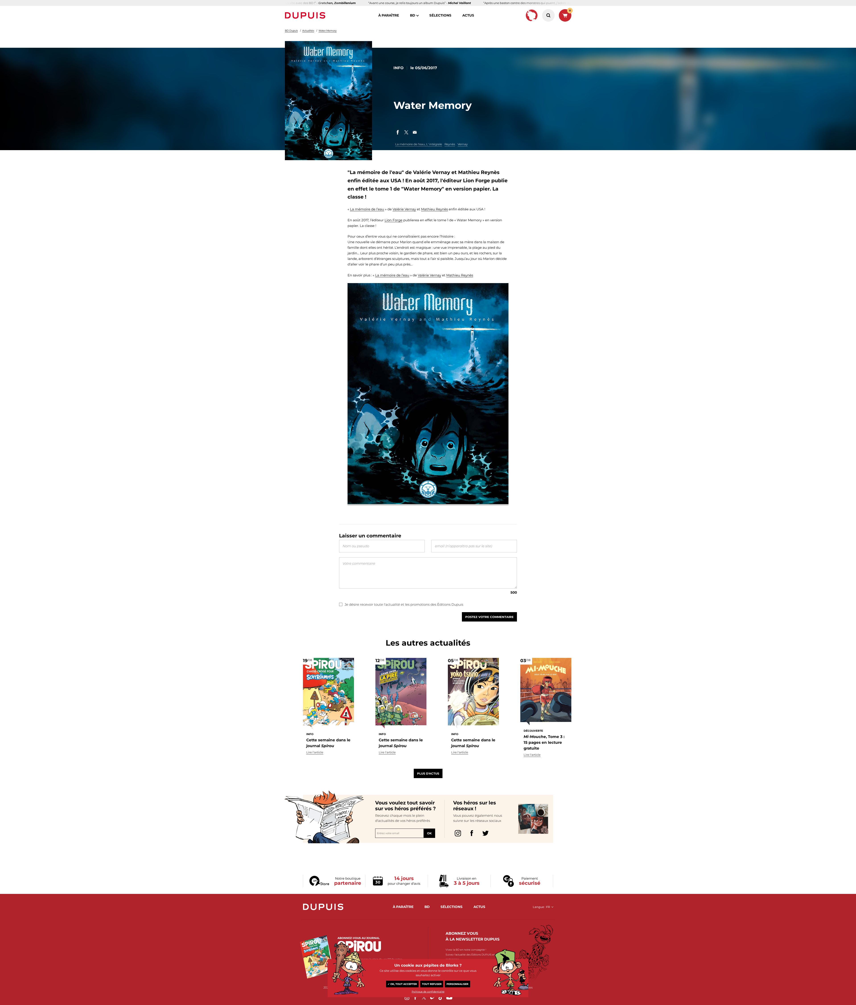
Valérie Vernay (404, 209)
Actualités (308, 30)
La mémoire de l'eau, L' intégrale (418, 144)
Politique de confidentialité (428, 991)
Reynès (449, 144)
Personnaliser (457, 984)
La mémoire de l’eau (367, 209)
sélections (440, 15)
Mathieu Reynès (434, 209)
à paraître (388, 15)
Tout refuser (432, 984)
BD (412, 15)
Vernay (463, 144)
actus (468, 15)
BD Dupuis (291, 30)
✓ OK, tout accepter (402, 984)
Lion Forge (393, 220)
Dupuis (306, 15)
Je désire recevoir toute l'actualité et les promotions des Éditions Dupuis (404, 604)
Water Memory (328, 30)
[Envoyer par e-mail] (414, 132)
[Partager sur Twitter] (406, 132)
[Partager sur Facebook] (397, 132)
